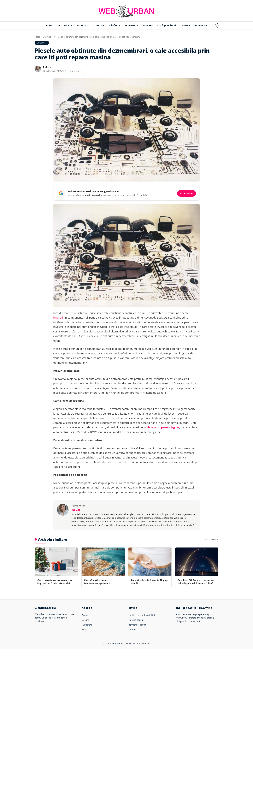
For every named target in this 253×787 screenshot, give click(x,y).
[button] (215, 25)
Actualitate (65, 25)
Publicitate (87, 624)
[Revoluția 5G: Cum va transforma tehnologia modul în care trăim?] (196, 562)
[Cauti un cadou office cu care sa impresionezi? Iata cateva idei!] (56, 562)
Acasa (49, 25)
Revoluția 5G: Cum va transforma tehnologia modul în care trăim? (196, 582)
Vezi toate (211, 539)
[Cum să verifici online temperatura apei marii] (103, 562)
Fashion (148, 25)
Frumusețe (131, 25)
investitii (58, 317)
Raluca (47, 67)
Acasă (37, 36)
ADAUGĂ (186, 193)
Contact (132, 629)
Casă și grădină (167, 25)
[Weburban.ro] (126, 11)
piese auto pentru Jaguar (162, 427)
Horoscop (201, 25)
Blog (84, 629)
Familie (186, 25)
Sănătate (114, 25)
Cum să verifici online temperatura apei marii (97, 582)
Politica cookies (136, 619)
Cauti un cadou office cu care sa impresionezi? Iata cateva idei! (54, 582)
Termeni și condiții (138, 624)
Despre (85, 619)
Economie (83, 25)
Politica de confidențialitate (142, 615)
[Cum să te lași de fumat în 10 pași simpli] (149, 562)
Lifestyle (98, 25)
